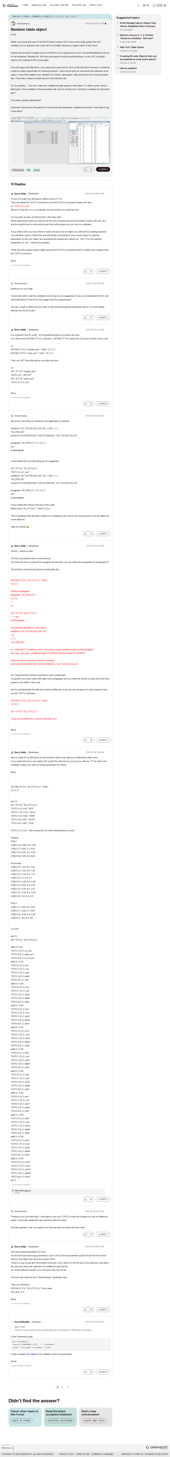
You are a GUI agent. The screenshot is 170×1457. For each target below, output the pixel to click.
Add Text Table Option (132, 47)
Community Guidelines (102, 1454)
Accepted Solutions (60, 1420)
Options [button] (108, 16)
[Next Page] (67, 1387)
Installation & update (128, 51)
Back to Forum (21, 1420)
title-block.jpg (21, 1190)
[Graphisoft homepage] (157, 1448)
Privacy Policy (66, 1454)
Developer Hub (79, 5)
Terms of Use (82, 1454)
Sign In (161, 5)
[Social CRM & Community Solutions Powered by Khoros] (8, 1447)
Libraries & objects (128, 63)
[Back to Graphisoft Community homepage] (11, 5)
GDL (28, 170)
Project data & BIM (128, 42)
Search (138, 5)
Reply (104, 169)
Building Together (59, 5)
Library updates (128, 68)
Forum (25, 5)
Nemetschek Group (158, 1454)
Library (37, 170)
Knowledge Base (39, 5)
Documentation (126, 30)
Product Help (96, 5)
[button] (85, 169)
